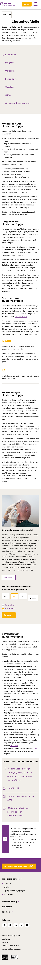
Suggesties (8, 894)
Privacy (5, 942)
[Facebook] (4, 925)
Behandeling (11, 79)
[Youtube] (27, 925)
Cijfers (8, 95)
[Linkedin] (15, 925)
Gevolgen (9, 87)
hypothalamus (21, 316)
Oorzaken (10, 71)
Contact (7, 883)
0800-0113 (14, 745)
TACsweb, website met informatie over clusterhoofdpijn (18, 812)
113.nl (35, 748)
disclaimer (6, 939)
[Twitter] (10, 925)
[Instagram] (21, 925)
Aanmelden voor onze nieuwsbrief (18, 866)
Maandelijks (11, 608)
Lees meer (8, 577)
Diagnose (9, 63)
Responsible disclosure (11, 949)
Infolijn (6, 887)
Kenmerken (10, 55)
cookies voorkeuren (10, 946)
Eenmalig (9, 605)
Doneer (27, 4)
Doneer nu (8, 615)
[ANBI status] (5, 957)
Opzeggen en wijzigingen (14, 891)
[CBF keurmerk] (14, 957)
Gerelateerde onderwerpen (18, 103)
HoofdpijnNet (14, 788)
